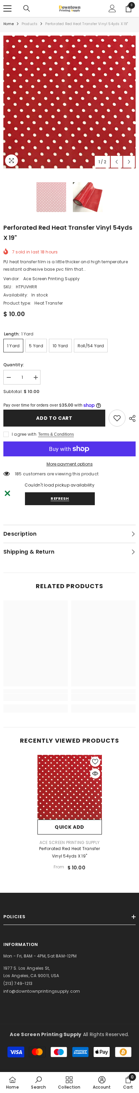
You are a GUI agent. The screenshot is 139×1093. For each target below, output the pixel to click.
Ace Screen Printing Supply (51, 279)
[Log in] (112, 8)
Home (8, 23)
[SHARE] (131, 418)
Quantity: (13, 365)
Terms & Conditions (56, 434)
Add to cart (54, 418)
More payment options (70, 464)
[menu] (7, 8)
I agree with (24, 434)
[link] (117, 418)
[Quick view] (95, 773)
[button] (116, 162)
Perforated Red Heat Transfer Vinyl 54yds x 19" (69, 852)
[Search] (27, 8)
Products (30, 23)
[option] (69, 102)
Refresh (60, 498)
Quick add (69, 827)
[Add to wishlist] (95, 762)
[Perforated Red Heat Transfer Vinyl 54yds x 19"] (69, 787)
